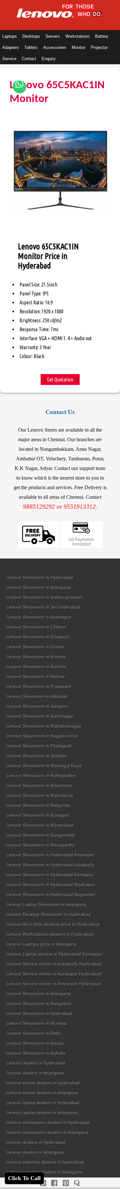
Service (9, 58)
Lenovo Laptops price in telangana (41, 944)
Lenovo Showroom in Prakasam (38, 686)
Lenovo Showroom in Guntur (35, 646)
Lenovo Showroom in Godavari (37, 636)
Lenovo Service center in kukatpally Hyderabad (54, 963)
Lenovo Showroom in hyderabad (39, 1013)
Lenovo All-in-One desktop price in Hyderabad (53, 924)
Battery (101, 36)
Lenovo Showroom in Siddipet (36, 755)
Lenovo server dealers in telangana (42, 1092)
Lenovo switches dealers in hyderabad (45, 1162)
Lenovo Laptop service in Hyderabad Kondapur (54, 954)
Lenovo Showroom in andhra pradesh (44, 597)
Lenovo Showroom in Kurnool (36, 666)
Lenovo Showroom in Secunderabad (43, 607)
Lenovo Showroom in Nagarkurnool (42, 736)
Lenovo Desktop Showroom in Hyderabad (48, 914)
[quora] (77, 1183)
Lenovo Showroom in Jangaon (37, 706)
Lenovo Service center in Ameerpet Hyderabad (53, 983)
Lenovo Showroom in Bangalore (38, 1003)
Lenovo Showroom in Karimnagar (40, 716)
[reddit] (66, 1183)
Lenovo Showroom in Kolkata (36, 1053)
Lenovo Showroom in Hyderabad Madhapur (50, 884)
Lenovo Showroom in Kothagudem (41, 775)
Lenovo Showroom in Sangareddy (40, 835)
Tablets (31, 47)
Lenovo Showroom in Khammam (39, 785)
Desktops (31, 36)
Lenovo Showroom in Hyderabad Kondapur (50, 874)
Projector (99, 47)
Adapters (10, 47)
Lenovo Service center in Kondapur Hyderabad (53, 973)
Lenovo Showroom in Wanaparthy (40, 845)
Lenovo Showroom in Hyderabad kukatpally (50, 864)
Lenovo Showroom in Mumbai (36, 1023)
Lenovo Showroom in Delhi (33, 1033)
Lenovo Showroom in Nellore (35, 676)
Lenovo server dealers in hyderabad (43, 1082)
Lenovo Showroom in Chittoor (36, 627)
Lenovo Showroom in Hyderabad (39, 577)
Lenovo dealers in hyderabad (36, 1063)
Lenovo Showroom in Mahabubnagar (44, 726)
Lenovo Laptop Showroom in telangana (46, 904)
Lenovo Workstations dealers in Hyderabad (50, 934)
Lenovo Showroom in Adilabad (37, 696)
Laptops (9, 36)
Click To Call (24, 1178)
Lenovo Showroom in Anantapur (38, 617)
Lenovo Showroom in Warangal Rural (44, 765)
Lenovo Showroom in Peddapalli (39, 745)
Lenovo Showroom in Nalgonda (38, 805)
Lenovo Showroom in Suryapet (37, 815)
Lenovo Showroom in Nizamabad (40, 825)
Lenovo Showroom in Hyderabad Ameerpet (50, 854)
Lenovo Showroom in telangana (38, 587)
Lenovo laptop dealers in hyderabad (42, 1102)
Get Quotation (60, 379)
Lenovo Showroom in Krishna (36, 656)
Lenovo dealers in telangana (35, 1073)
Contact (29, 58)
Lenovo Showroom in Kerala (35, 1043)
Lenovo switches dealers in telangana (44, 1172)
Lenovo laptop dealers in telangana (42, 1112)
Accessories (54, 47)
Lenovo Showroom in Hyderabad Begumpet (50, 894)
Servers (52, 36)
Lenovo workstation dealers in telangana (47, 1132)
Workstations (77, 36)
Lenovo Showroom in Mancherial (39, 795)
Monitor (78, 47)
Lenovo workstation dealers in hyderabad (48, 1122)
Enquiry (49, 58)
